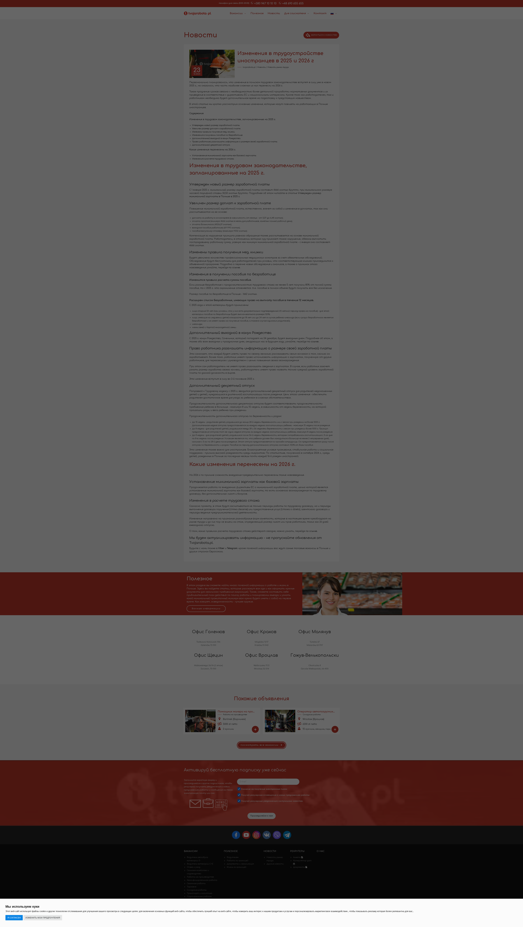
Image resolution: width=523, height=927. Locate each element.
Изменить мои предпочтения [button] (42, 918)
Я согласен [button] (14, 918)
